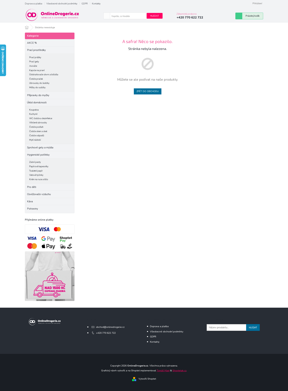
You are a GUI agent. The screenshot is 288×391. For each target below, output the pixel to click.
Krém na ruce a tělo (38, 179)
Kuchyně (33, 114)
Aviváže (33, 66)
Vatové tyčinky (36, 175)
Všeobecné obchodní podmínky (61, 3)
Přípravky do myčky (38, 95)
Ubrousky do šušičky (39, 83)
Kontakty (96, 3)
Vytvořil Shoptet (147, 378)
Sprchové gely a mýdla (40, 147)
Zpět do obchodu (148, 91)
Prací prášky (35, 57)
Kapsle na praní (37, 70)
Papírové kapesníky (38, 166)
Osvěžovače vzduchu (39, 194)
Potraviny (32, 208)
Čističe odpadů (36, 135)
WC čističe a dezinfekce (40, 118)
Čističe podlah (36, 127)
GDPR (85, 3)
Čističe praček (36, 78)
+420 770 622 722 (106, 333)
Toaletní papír (36, 170)
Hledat (154, 15)
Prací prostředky (36, 50)
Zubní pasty (35, 162)
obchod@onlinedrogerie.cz (110, 327)
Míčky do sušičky (37, 87)
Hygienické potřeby (38, 154)
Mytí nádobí (35, 139)
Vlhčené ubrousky (38, 122)
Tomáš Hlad (163, 370)
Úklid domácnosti (37, 102)
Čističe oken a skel (38, 131)
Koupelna (34, 109)
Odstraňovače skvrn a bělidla (43, 74)
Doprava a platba (33, 3)
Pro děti (31, 187)
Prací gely (34, 61)
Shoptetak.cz (179, 370)
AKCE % (32, 43)
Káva (30, 201)
